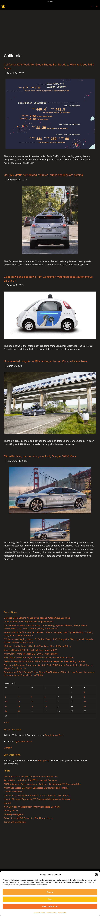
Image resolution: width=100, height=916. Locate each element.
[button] (96, 874)
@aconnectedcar (23, 741)
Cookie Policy (40, 913)
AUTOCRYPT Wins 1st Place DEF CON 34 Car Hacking (31, 653)
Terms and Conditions (15, 822)
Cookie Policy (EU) (13, 791)
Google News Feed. (54, 735)
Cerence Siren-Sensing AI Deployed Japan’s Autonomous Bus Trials (37, 618)
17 (6, 706)
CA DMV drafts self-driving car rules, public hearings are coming (43, 175)
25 (19, 711)
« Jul (6, 722)
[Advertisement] (50, 29)
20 (46, 706)
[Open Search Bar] (91, 6)
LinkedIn (8, 747)
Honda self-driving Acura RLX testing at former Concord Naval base (45, 361)
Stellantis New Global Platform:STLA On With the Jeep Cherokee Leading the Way (44, 661)
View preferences (50, 906)
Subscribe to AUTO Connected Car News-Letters (28, 818)
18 (19, 706)
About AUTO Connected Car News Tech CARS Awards (31, 776)
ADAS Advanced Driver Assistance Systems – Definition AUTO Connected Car (42, 784)
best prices (43, 760)
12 (32, 702)
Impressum (62, 913)
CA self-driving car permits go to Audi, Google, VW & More (40, 456)
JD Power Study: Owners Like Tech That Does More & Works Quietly (37, 646)
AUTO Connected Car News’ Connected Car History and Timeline (36, 788)
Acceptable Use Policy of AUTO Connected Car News (30, 780)
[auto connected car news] (3, 6)
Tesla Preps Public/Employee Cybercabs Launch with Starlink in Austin (38, 657)
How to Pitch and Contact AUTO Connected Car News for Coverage (38, 799)
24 (6, 711)
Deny (50, 899)
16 (85, 702)
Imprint (7, 803)
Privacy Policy (51, 913)
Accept (50, 892)
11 (19, 702)
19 (32, 706)
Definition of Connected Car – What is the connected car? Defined (36, 795)
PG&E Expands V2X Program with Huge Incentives (29, 621)
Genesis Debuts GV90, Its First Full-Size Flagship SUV (30, 650)
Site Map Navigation (14, 814)
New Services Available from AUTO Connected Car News (32, 806)
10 (6, 702)
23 (85, 706)
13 (45, 702)
